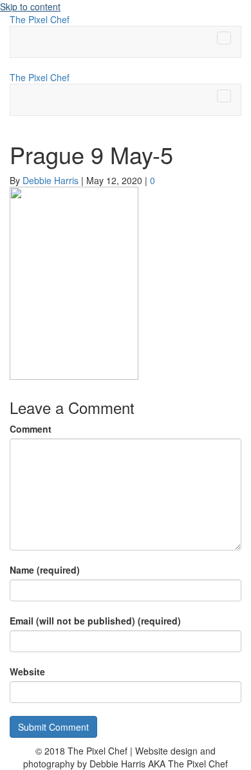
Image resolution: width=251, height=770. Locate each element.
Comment (30, 428)
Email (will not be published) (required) (95, 620)
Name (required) (45, 569)
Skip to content (30, 6)
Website (27, 671)
